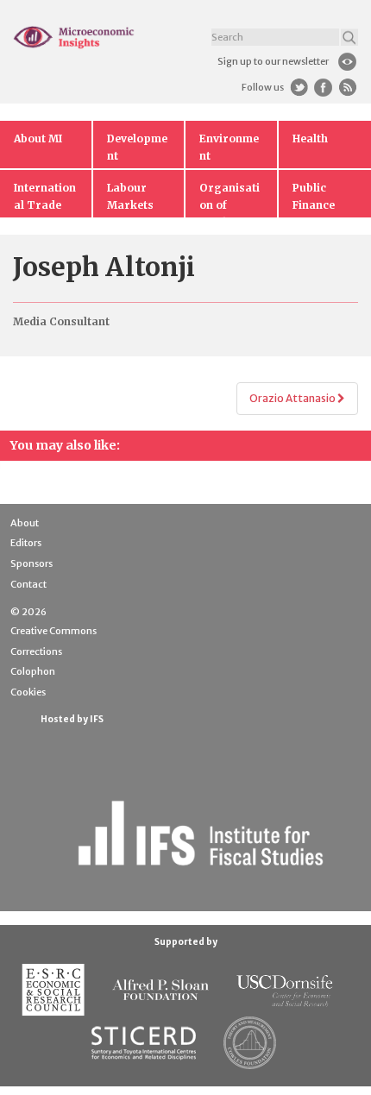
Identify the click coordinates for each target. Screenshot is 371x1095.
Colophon (32, 671)
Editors (25, 543)
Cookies (28, 692)
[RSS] (347, 88)
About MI (38, 138)
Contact (28, 584)
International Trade (45, 196)
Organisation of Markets (229, 199)
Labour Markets (130, 196)
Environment (229, 147)
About (24, 523)
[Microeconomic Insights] (74, 37)
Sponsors (31, 563)
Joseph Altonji (104, 266)
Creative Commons (53, 631)
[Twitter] (299, 88)
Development (137, 147)
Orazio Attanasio (293, 398)
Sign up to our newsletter (273, 61)
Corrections (36, 651)
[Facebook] (323, 88)
